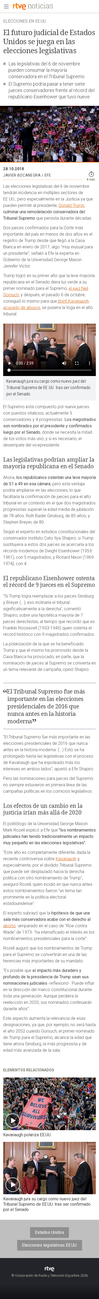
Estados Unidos (49, 1232)
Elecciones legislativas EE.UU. (49, 1245)
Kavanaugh (66, 858)
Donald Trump (71, 205)
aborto (9, 925)
